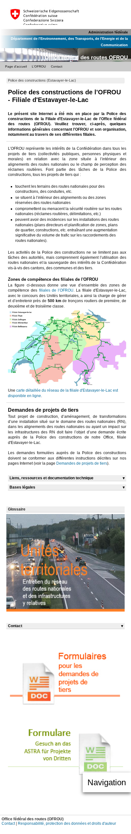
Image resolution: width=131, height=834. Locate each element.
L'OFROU (39, 66)
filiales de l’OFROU (56, 290)
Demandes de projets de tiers (81, 463)
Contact (56, 66)
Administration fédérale (108, 32)
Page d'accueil (16, 66)
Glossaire (16, 509)
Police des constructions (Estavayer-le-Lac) (42, 80)
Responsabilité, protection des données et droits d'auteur (67, 823)
